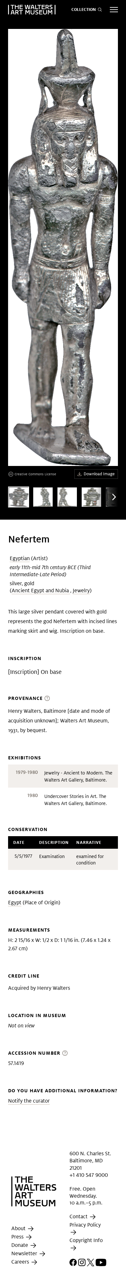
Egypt (14, 902)
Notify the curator (29, 1100)
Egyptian (20, 558)
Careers (20, 1261)
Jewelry (81, 590)
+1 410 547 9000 (88, 1175)
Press (18, 1236)
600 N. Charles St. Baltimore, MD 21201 (90, 1160)
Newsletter (24, 1253)
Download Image (99, 474)
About (19, 1228)
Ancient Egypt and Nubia (41, 590)
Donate (20, 1245)
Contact (79, 1216)
